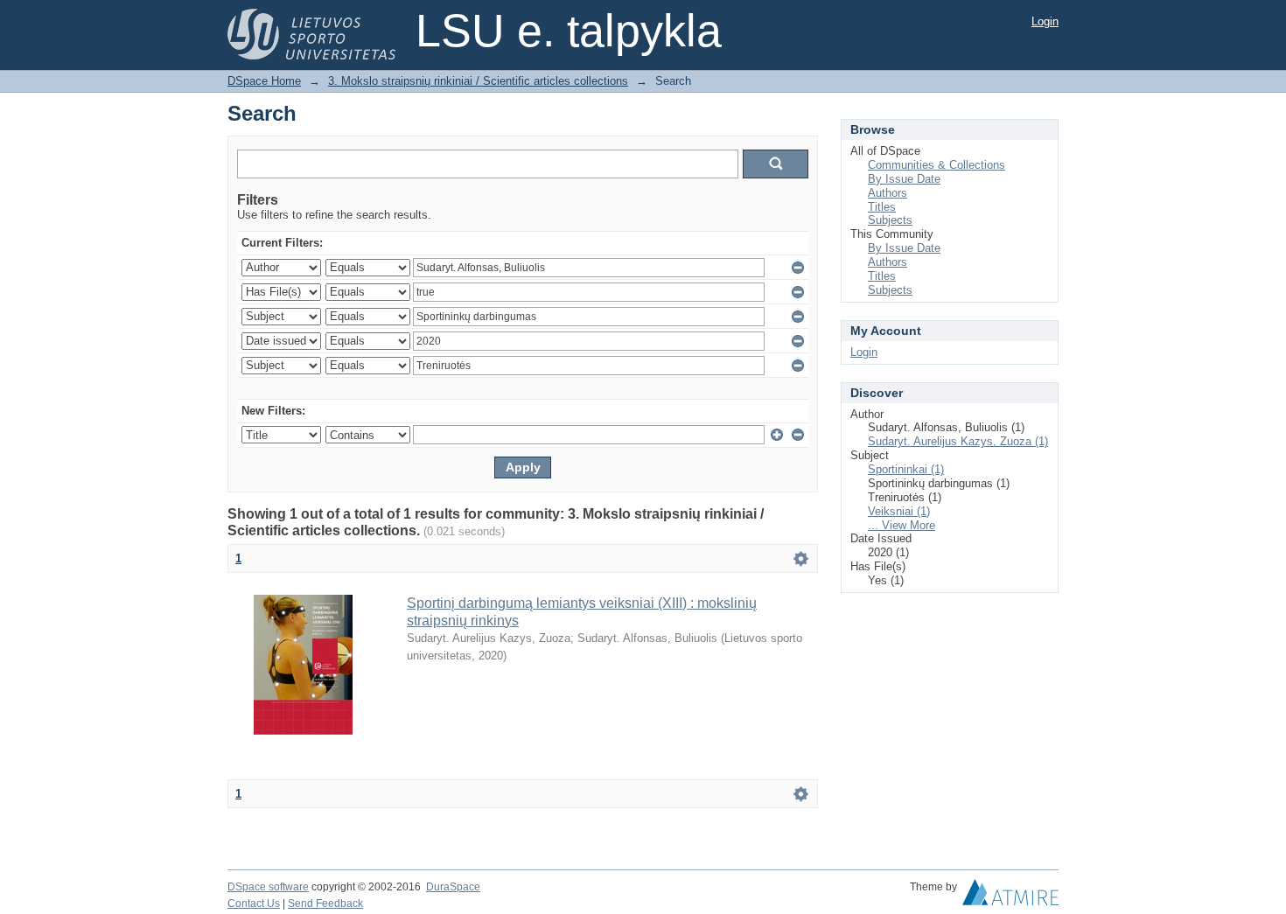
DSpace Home (264, 80)
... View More (901, 525)
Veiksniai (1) (899, 511)
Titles (882, 206)
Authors (887, 192)
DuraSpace (453, 887)
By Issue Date (904, 178)
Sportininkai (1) (906, 469)
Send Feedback (325, 903)
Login (1045, 21)
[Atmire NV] (1010, 896)
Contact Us (253, 903)
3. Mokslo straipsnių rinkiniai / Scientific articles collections (478, 80)
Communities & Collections (936, 164)
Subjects (890, 220)
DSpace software (268, 887)
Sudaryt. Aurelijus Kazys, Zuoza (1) (958, 441)
